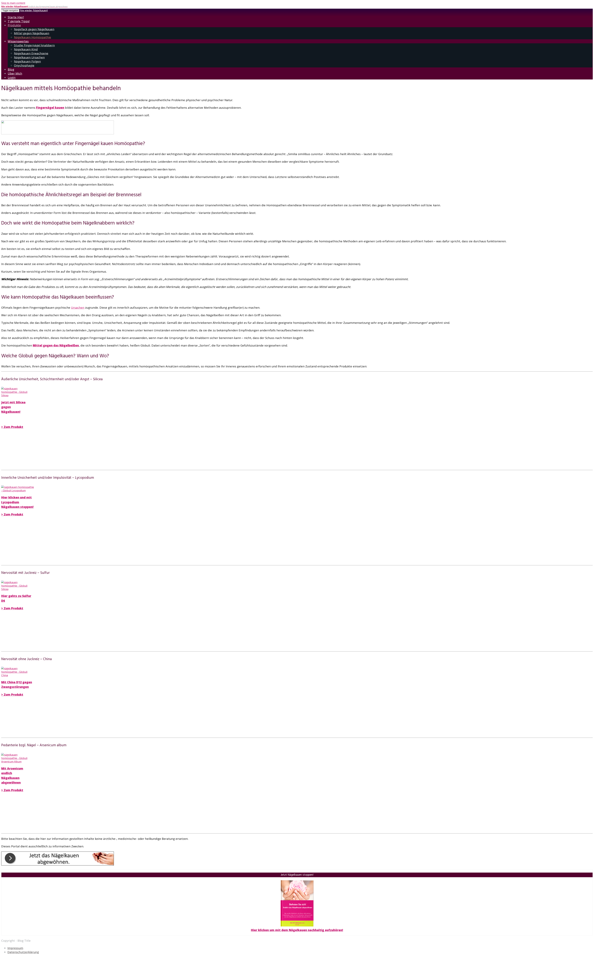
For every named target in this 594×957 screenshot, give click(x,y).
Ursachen (77, 307)
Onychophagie (24, 65)
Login (11, 77)
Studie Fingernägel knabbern (34, 45)
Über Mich (15, 73)
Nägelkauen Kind (26, 49)
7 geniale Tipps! (19, 21)
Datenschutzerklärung (23, 952)
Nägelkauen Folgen (27, 61)
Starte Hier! (16, 17)
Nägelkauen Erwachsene (31, 53)
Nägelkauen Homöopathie (32, 37)
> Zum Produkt (12, 427)
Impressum (15, 948)
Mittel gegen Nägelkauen (31, 33)
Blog (11, 69)
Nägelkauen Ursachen (29, 57)
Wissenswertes (18, 41)
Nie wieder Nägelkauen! (34, 10)
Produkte (14, 25)
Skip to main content (13, 3)
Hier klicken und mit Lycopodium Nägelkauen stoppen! (17, 502)
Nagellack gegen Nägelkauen (34, 29)
